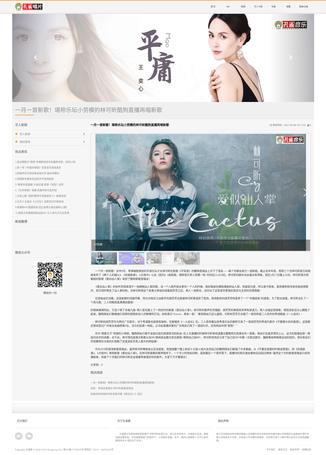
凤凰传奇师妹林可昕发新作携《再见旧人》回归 (116, 394)
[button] (35, 58)
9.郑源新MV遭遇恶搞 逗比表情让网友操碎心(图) (41, 207)
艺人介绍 (258, 6)
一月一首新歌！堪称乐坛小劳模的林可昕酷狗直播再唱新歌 (122, 382)
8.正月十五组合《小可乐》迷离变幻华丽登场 (39, 201)
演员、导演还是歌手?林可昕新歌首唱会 (112, 388)
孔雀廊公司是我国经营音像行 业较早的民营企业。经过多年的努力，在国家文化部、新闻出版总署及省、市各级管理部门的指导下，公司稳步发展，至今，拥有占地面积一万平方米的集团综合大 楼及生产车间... (161, 437)
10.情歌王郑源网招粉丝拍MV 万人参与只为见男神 (42, 212)
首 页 (213, 6)
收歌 (288, 6)
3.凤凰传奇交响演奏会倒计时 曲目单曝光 (37, 173)
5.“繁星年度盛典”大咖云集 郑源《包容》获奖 (39, 184)
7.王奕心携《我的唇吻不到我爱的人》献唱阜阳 (40, 195)
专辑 (273, 6)
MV (228, 6)
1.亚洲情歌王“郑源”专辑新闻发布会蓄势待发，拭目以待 (45, 161)
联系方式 (282, 449)
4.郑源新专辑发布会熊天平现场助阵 (34, 178)
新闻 (243, 6)
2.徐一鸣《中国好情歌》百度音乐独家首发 (38, 167)
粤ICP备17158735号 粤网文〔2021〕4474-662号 (88, 449)
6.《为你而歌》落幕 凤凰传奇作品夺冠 (36, 190)
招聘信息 (306, 449)
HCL (60, 449)
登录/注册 (303, 6)
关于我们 (270, 449)
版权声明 (294, 449)
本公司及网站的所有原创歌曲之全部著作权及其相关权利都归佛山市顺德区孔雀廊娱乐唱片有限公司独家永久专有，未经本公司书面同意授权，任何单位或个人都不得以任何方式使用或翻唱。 (262, 437)
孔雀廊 (29, 449)
